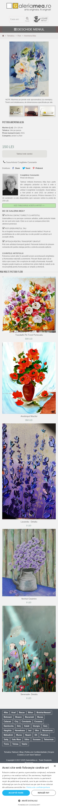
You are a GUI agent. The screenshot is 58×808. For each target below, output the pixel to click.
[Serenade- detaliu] (29, 649)
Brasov (18, 717)
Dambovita (9, 726)
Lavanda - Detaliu (29, 521)
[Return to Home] (3, 36)
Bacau (22, 712)
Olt (36, 735)
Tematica (11, 36)
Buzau (40, 717)
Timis (6, 744)
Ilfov (37, 730)
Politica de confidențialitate (38, 787)
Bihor (30, 712)
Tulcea (15, 744)
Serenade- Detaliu (29, 694)
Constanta (26, 721)
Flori (20, 36)
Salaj (6, 739)
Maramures (47, 730)
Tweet (27, 168)
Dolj (19, 726)
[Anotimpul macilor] (29, 378)
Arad (13, 712)
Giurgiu (36, 726)
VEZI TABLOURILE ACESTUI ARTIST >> (29, 206)
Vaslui (24, 744)
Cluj (16, 721)
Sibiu (26, 739)
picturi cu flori (17, 136)
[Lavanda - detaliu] (29, 471)
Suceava (36, 739)
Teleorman (49, 739)
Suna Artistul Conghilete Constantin (21, 162)
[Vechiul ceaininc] (29, 562)
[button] (29, 800)
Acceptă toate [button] (16, 793)
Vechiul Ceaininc (29, 598)
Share (17, 168)
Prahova (44, 735)
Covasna (38, 721)
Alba (6, 712)
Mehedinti (8, 735)
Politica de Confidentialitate (36, 752)
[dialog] (29, 785)
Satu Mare (16, 739)
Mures (19, 735)
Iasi (30, 730)
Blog (21, 752)
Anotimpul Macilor (29, 416)
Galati (26, 726)
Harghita (7, 730)
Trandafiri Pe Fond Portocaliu (29, 335)
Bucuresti (29, 717)
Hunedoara (20, 730)
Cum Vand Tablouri (33, 755)
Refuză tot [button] (43, 793)
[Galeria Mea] (29, 7)
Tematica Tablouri (11, 752)
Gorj (45, 726)
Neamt (28, 735)
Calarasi (7, 721)
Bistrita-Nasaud (44, 712)
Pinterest (39, 168)
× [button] (55, 766)
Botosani (8, 717)
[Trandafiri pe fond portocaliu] (29, 304)
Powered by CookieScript (29, 805)
